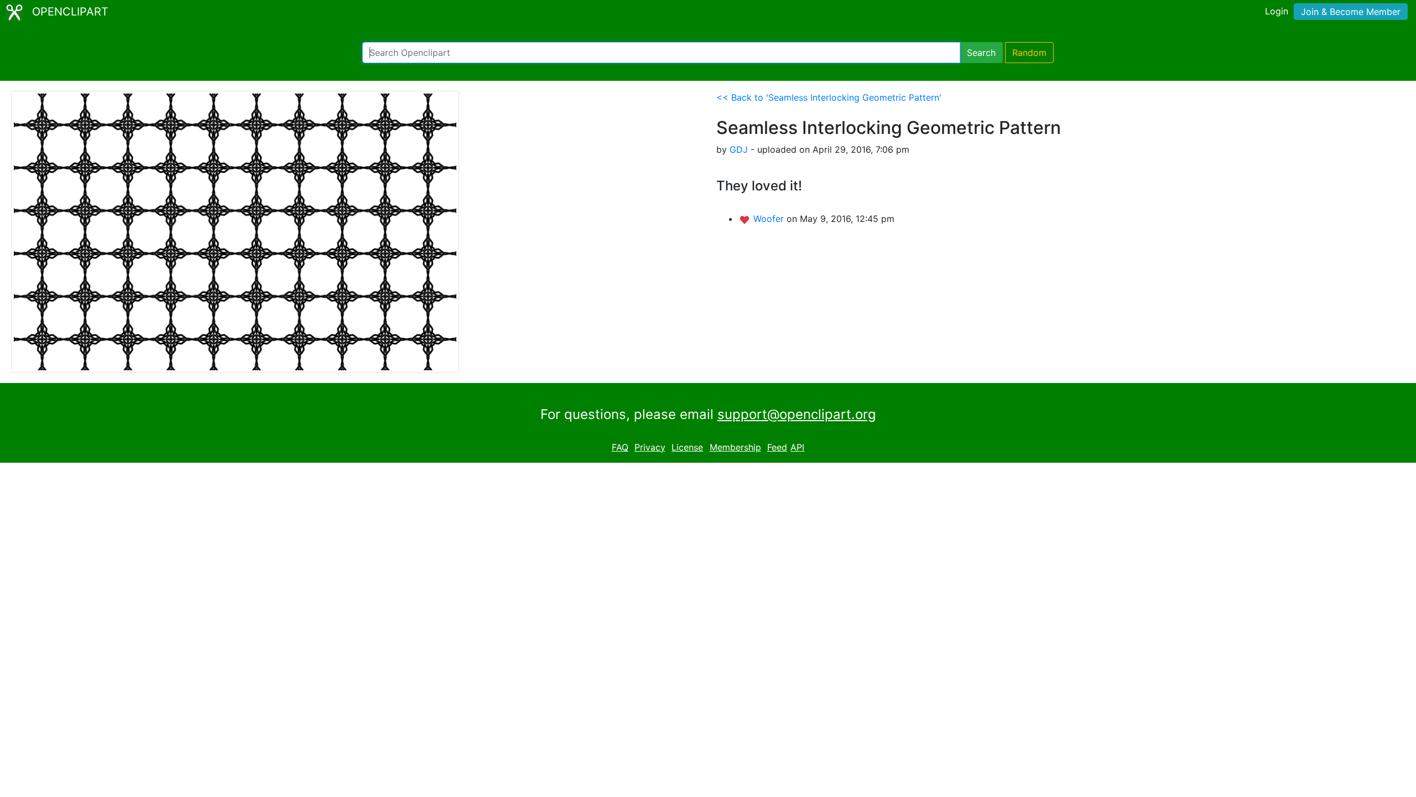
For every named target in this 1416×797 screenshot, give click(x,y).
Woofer (770, 218)
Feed (777, 447)
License (687, 447)
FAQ (620, 447)
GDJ (739, 149)
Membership (735, 447)
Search (981, 52)
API (797, 447)
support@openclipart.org (796, 414)
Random (1029, 52)
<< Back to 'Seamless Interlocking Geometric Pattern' (828, 97)
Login (1276, 11)
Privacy (649, 447)
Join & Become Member (1351, 11)
